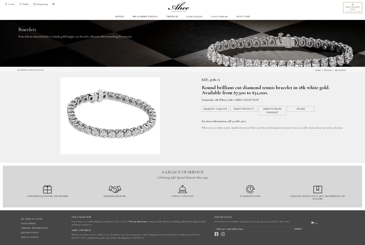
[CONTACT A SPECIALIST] (182, 183)
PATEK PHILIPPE (194, 16)
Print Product (244, 108)
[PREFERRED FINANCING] (115, 183)
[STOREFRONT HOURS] (250, 183)
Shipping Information (34, 228)
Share (301, 108)
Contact (11, 4)
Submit (298, 229)
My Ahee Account (32, 219)
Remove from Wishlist (272, 110)
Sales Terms (28, 223)
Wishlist (25, 4)
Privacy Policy (30, 237)
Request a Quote (215, 108)
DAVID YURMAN (219, 16)
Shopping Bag (42, 4)
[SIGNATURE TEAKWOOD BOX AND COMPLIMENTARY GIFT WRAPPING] (317, 183)
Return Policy (30, 232)
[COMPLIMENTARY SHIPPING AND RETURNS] (47, 183)
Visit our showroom (137, 221)
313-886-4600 (239, 121)
